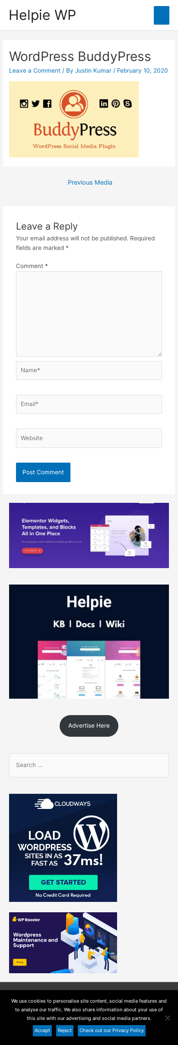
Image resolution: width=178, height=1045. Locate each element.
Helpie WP (42, 14)
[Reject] (167, 1017)
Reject (65, 1030)
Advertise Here (89, 725)
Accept (42, 1030)
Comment (32, 265)
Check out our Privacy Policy (111, 1030)
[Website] (89, 439)
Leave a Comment (34, 70)
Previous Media (90, 182)
